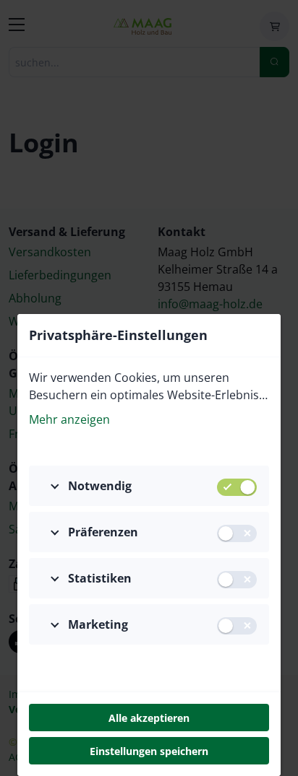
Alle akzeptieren (149, 718)
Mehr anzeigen (69, 419)
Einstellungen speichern (149, 751)
